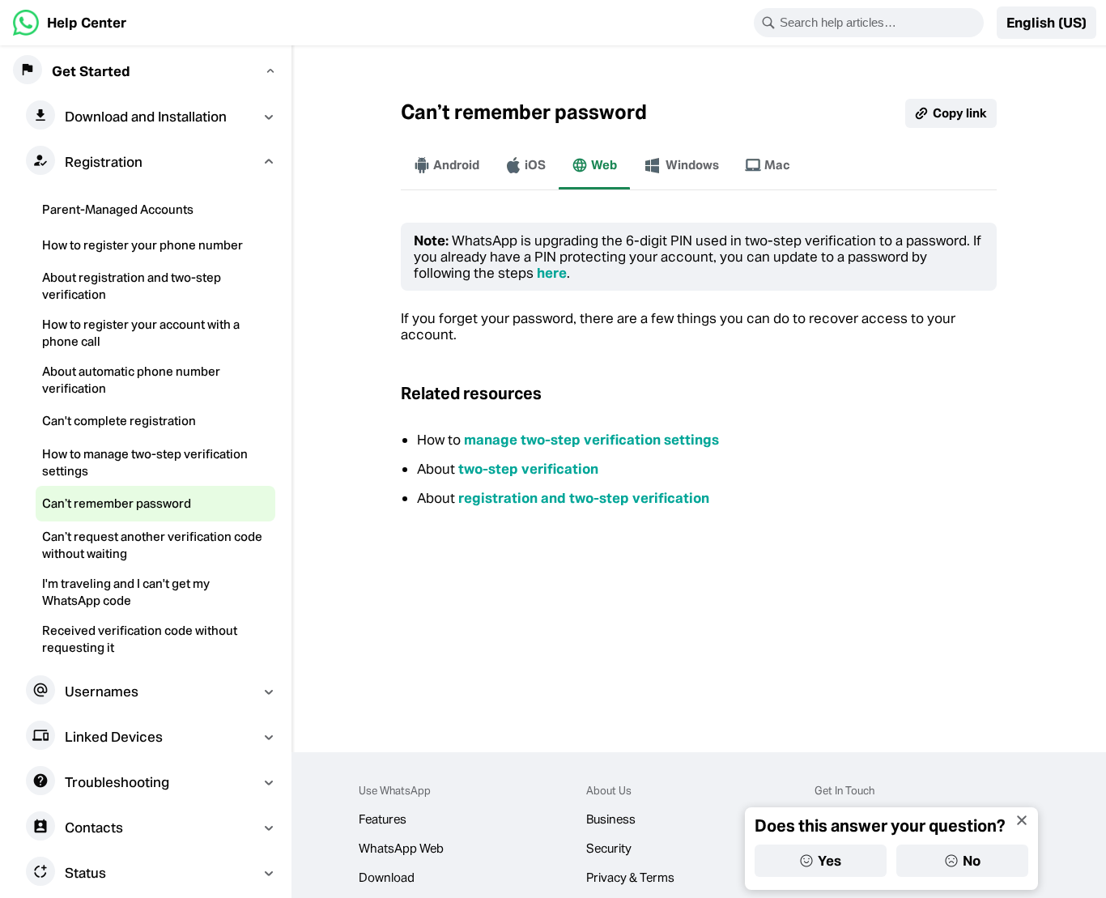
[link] (69, 23)
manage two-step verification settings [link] (591, 440)
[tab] (446, 165)
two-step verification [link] (528, 469)
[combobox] (879, 22)
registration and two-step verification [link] (583, 498)
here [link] (552, 273)
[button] (1046, 22)
